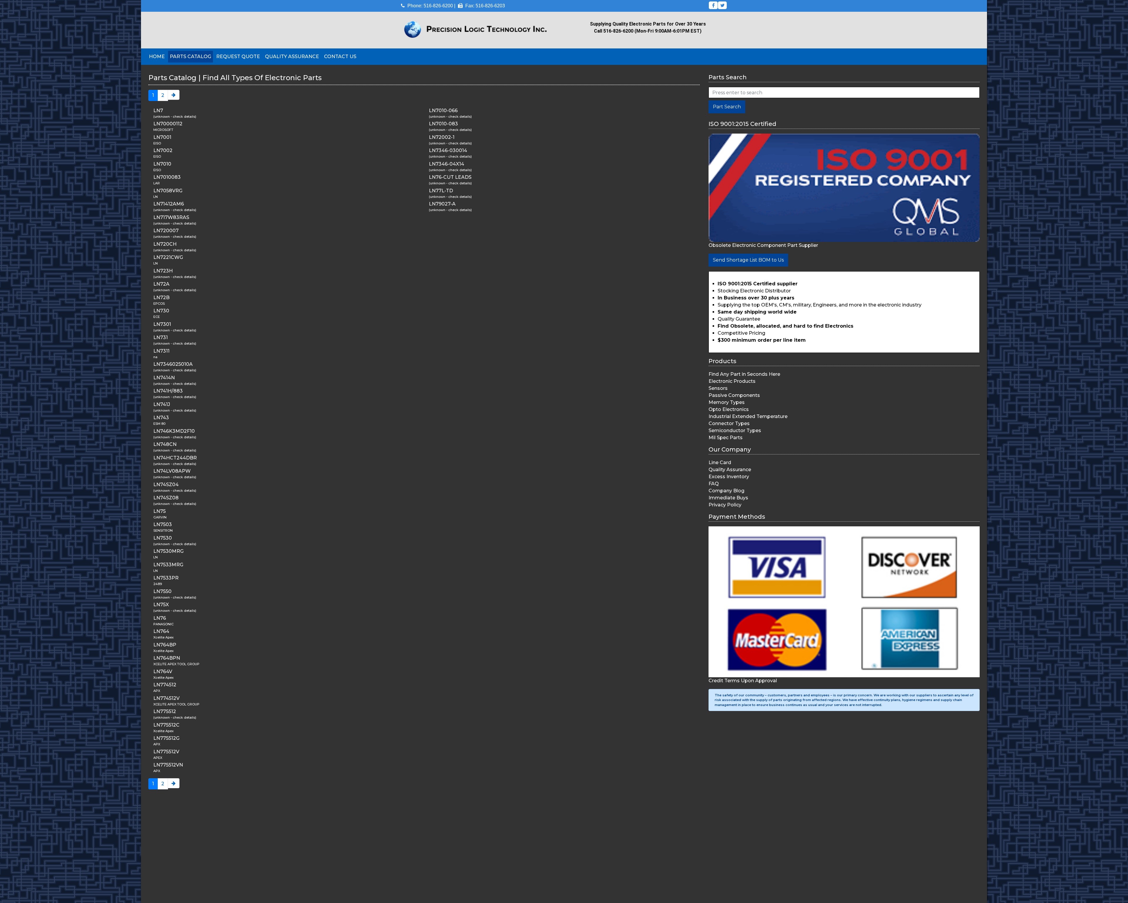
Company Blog (726, 490)
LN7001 (162, 137)
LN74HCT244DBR (175, 458)
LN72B (161, 297)
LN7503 (162, 524)
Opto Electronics (729, 409)
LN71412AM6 (168, 204)
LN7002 (162, 150)
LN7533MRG (168, 564)
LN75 (159, 511)
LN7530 (162, 538)
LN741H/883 (168, 391)
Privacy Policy (725, 505)
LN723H (163, 271)
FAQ (714, 483)
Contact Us (340, 56)
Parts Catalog (190, 56)
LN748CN (165, 444)
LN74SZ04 (166, 484)
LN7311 (161, 351)
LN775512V (166, 751)
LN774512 (164, 685)
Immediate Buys (728, 498)
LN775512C (166, 725)
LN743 (161, 417)
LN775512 (164, 711)
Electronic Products (732, 381)
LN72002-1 (441, 137)
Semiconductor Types (735, 430)
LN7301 (162, 324)
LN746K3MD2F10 (174, 431)
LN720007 (166, 230)
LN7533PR (166, 578)
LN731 (160, 337)
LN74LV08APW (172, 471)
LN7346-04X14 (446, 164)
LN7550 (162, 591)
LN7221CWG (168, 257)
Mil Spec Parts (726, 437)
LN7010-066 (443, 110)
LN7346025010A (173, 364)
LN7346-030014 (448, 150)
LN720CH (165, 244)
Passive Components (734, 395)
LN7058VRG (167, 190)
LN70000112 (167, 124)
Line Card (720, 462)
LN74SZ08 (166, 498)
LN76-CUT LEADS (450, 177)
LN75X (161, 604)
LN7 (158, 110)
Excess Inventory (729, 476)
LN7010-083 (443, 124)
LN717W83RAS (171, 217)
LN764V (162, 671)
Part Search (727, 106)
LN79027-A (442, 204)
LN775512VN (168, 765)
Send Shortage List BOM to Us (748, 260)
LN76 (159, 618)
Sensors (718, 388)
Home (157, 56)
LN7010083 (167, 177)
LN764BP (164, 645)
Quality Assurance (292, 56)
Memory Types (727, 402)
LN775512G (166, 738)
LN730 (161, 311)
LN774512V (166, 698)
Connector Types (729, 423)
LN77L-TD (441, 190)
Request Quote (238, 56)
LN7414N (164, 377)
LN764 (161, 631)
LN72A (161, 284)
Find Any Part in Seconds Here (744, 374)
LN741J (161, 404)
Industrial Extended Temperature (748, 416)
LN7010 (162, 164)
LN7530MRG (168, 551)
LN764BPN (166, 658)
